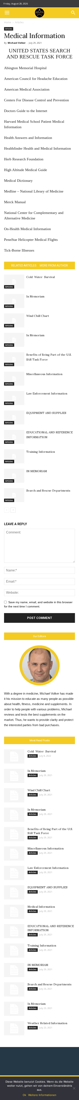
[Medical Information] (14, 912)
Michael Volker (17, 42)
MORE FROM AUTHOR (54, 265)
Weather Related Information (47, 1023)
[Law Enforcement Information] (14, 398)
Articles (19, 22)
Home (7, 22)
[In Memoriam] (14, 301)
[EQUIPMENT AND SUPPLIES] (14, 417)
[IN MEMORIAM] (14, 476)
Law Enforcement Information (46, 393)
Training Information (40, 452)
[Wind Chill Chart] (14, 320)
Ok (24, 1095)
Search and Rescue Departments (48, 490)
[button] (73, 12)
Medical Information (41, 907)
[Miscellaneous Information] (14, 379)
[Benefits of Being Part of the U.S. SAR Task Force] (14, 359)
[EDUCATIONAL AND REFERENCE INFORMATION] (14, 437)
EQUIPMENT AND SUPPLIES (46, 413)
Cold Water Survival (40, 277)
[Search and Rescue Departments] (14, 495)
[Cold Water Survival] (14, 282)
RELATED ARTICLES (23, 265)
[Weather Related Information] (14, 1028)
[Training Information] (14, 456)
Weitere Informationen (42, 1095)
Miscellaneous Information (44, 374)
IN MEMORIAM (36, 471)
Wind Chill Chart (37, 316)
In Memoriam (35, 296)
